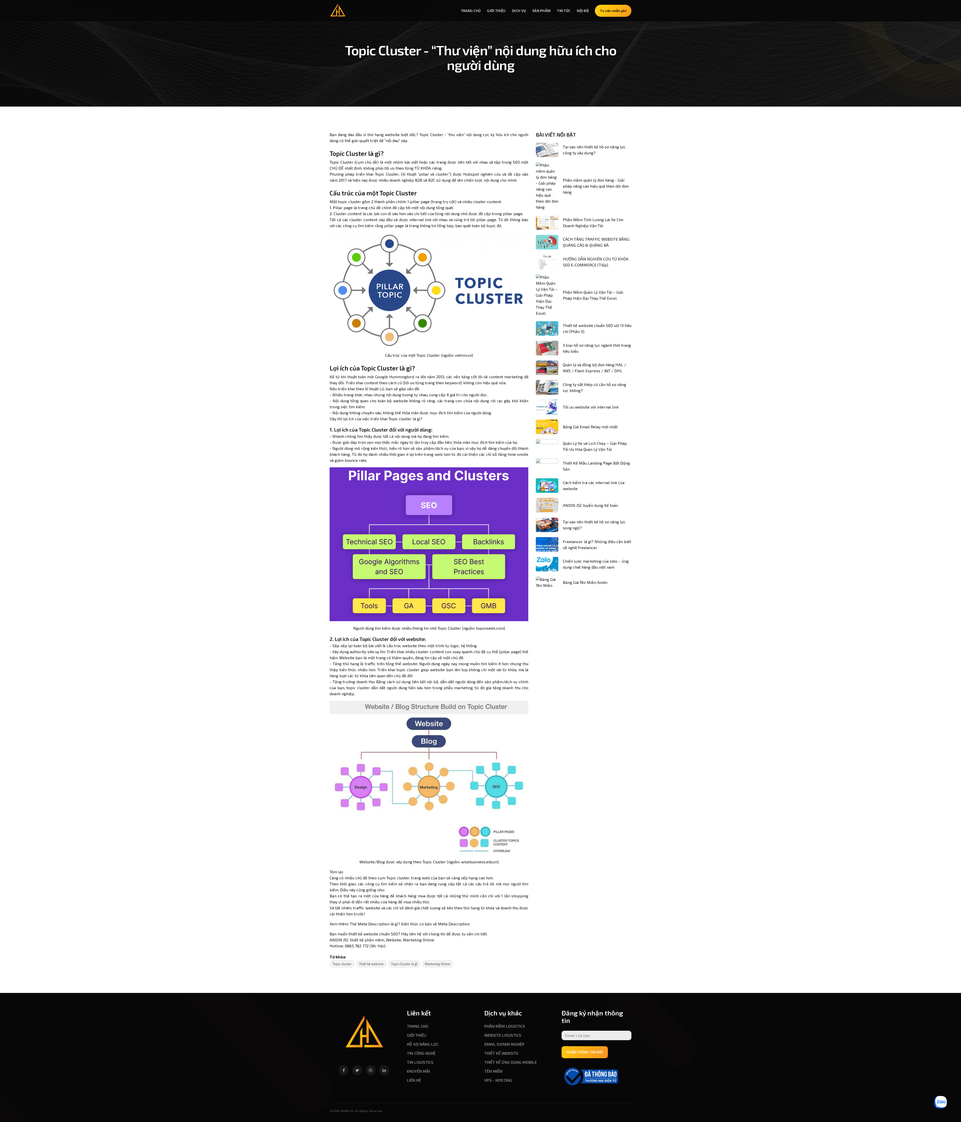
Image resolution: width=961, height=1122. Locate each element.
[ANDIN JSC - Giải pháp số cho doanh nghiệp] (338, 10)
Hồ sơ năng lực (422, 1044)
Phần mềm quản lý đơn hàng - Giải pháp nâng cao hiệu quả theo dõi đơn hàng (596, 186)
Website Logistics (502, 1035)
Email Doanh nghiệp (504, 1044)
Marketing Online (437, 964)
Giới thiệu (496, 11)
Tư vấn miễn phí (613, 11)
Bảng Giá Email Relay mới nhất (590, 426)
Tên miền (493, 1071)
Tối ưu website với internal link (591, 407)
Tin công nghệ (421, 1053)
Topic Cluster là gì (404, 964)
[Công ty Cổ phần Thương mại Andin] (365, 1033)
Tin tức (563, 11)
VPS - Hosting (498, 1080)
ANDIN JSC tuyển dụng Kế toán (590, 505)
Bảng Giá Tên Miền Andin (585, 582)
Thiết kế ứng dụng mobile (510, 1062)
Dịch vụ (519, 11)
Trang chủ (471, 11)
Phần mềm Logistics (504, 1026)
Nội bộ (583, 11)
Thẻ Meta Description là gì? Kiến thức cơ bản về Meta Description (410, 923)
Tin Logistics (420, 1062)
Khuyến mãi (418, 1071)
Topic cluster (342, 964)
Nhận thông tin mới (585, 1052)
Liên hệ (414, 1080)
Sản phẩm (541, 11)
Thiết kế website (371, 964)
